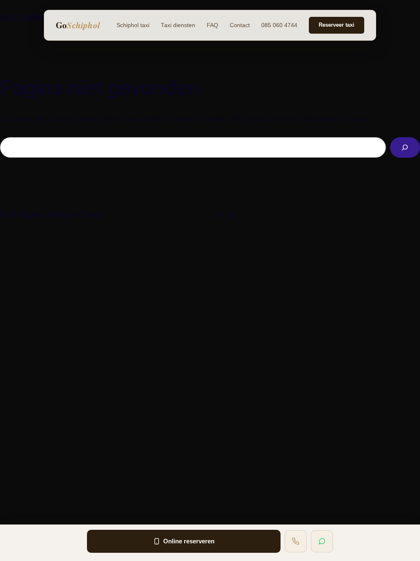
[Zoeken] (405, 147)
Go (78, 25)
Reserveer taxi (336, 25)
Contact (240, 25)
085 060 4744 (279, 25)
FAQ (212, 25)
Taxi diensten (178, 25)
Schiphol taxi (132, 25)
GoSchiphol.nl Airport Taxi (50, 215)
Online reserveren (189, 541)
